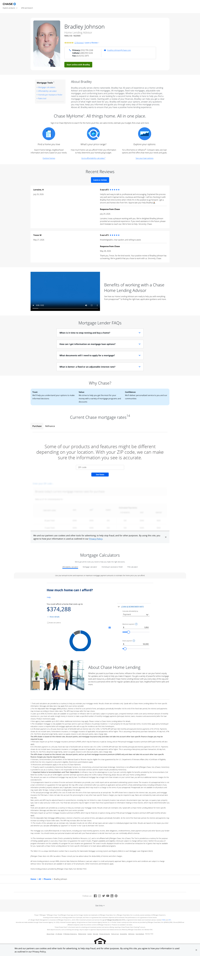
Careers (89, 934)
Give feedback (140, 934)
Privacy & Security (104, 934)
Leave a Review (91, 42)
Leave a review (100, 180)
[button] (196, 950)
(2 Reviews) (79, 42)
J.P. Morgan (58, 934)
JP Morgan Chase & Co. (70, 934)
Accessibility (123, 934)
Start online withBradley (78, 64)
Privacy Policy (39, 951)
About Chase (50, 934)
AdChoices (131, 934)
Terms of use (115, 934)
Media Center (82, 934)
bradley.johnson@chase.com (119, 50)
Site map (95, 934)
